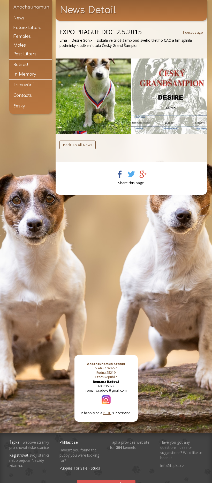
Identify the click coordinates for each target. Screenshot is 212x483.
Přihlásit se (68, 442)
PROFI (107, 413)
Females (22, 36)
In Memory (24, 74)
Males (19, 45)
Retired (20, 64)
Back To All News (77, 144)
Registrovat (18, 455)
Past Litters (24, 54)
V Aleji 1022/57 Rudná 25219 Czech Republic (106, 370)
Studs (95, 468)
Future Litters (27, 27)
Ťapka (14, 442)
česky (19, 106)
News (18, 18)
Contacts (22, 95)
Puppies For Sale (73, 468)
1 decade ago (193, 32)
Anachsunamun (30, 7)
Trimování (23, 85)
